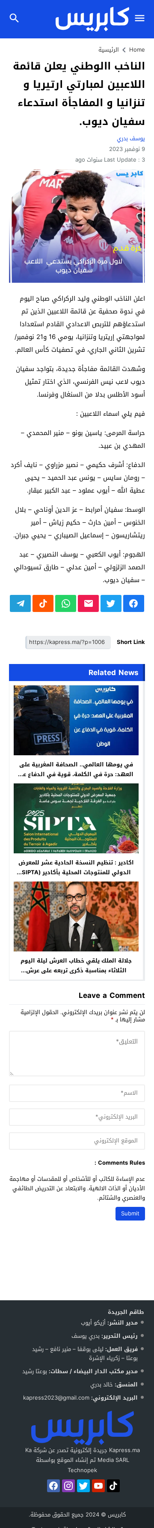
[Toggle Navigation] (141, 19)
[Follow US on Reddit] (113, 1485)
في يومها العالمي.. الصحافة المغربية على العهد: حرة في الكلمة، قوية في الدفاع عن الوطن (76, 774)
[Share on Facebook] (133, 603)
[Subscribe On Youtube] (98, 1485)
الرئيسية (108, 49)
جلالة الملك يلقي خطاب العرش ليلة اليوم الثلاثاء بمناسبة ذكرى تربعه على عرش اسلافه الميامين (76, 970)
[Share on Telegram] (20, 603)
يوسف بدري (131, 138)
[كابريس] (82, 1428)
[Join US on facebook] (53, 1485)
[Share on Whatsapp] (65, 603)
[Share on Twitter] (111, 603)
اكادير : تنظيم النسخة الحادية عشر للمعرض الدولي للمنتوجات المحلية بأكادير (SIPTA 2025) (76, 872)
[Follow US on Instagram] (68, 1485)
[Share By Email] (88, 603)
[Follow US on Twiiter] (83, 1485)
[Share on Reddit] (43, 603)
